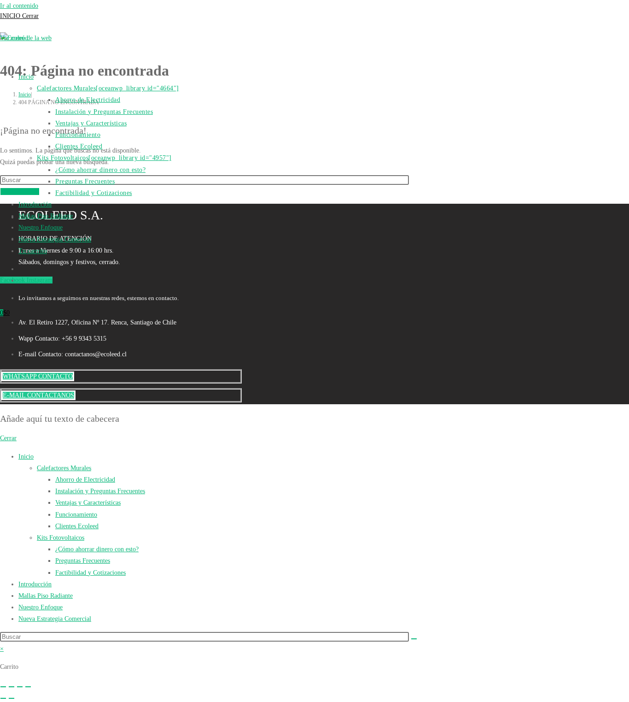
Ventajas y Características (88, 502)
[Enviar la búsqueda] (414, 639)
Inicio (26, 456)
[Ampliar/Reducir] (3, 687)
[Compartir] (20, 687)
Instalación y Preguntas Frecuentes (100, 491)
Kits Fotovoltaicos (60, 537)
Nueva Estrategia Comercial (54, 618)
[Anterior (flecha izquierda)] (3, 698)
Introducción (35, 584)
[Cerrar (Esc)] (28, 687)
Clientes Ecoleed (77, 526)
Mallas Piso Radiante (45, 595)
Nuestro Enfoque (40, 607)
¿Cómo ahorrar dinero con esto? (97, 549)
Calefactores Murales (64, 468)
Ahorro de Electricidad (85, 479)
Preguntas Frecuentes (82, 560)
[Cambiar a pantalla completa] (11, 687)
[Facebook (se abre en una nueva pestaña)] (19, 267)
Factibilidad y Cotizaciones (90, 572)
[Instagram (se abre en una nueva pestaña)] (19, 278)
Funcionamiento (76, 514)
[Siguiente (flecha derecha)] (11, 698)
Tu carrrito (32, 251)
